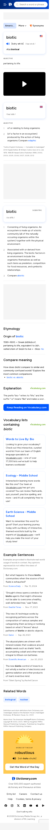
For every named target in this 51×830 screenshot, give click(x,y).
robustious (24, 752)
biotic (20, 336)
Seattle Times (15, 607)
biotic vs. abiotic (15, 377)
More (21, 25)
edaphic (32, 140)
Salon (11, 635)
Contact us (36, 794)
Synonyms (38, 25)
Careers (23, 794)
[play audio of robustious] (14, 758)
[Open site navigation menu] (5, 4)
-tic (42, 349)
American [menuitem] (10, 25)
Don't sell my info (24, 812)
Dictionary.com (10, 4)
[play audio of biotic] (8, 43)
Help (10, 799)
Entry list (11, 794)
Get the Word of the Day (24, 766)
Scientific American (17, 659)
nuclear (24, 699)
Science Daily (15, 586)
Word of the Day (24, 748)
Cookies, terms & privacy (28, 799)
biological (10, 699)
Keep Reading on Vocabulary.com (27, 407)
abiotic (20, 275)
